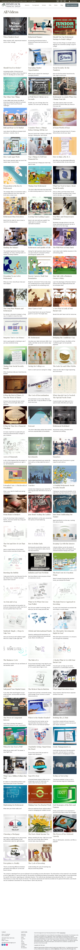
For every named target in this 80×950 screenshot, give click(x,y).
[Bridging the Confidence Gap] (65, 335)
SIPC (58, 948)
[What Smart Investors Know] (65, 687)
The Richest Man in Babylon (38, 689)
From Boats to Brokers (11, 514)
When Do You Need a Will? (13, 747)
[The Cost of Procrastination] (40, 393)
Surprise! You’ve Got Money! (13, 337)
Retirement (23, 934)
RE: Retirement (34, 337)
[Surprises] (65, 454)
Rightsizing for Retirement (13, 805)
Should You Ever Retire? (12, 68)
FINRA (55, 948)
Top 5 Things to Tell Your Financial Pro (37, 158)
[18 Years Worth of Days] (65, 125)
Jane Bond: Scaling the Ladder (39, 514)
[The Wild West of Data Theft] (65, 245)
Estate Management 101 (62, 747)
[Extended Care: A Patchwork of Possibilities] (15, 483)
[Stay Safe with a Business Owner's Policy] (65, 274)
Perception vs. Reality (11, 863)
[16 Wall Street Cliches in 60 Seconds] (40, 94)
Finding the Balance (10, 247)
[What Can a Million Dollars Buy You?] (15, 773)
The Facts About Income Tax (38, 834)
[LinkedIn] (57, 1)
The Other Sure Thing (11, 97)
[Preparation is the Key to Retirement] (15, 183)
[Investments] (40, 454)
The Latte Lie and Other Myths (64, 366)
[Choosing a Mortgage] (15, 832)
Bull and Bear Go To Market (13, 128)
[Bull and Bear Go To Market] (15, 125)
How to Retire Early (35, 543)
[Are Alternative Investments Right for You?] (65, 628)
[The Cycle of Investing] (40, 861)
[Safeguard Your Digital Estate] (15, 687)
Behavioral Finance (35, 37)
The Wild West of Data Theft (63, 247)
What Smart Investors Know (63, 689)
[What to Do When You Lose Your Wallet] (40, 599)
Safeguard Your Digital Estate (14, 689)
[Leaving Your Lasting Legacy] (40, 214)
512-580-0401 (33, 1)
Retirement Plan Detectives (13, 217)
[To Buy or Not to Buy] (65, 773)
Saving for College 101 (36, 366)
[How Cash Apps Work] (15, 154)
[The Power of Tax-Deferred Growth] (65, 832)
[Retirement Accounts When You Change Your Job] (65, 94)
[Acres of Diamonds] (15, 454)
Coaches (31, 485)
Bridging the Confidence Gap (64, 337)
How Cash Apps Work (11, 157)
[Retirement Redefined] (65, 424)
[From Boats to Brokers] (15, 512)
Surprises (56, 457)
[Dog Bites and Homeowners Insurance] (65, 214)
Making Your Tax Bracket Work (39, 805)
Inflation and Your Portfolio (38, 572)
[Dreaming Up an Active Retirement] (15, 274)
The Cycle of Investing (36, 863)
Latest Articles (24, 944)
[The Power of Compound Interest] (15, 715)
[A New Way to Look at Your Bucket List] (65, 306)
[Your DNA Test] (40, 773)
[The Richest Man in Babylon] (40, 687)
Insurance (23, 938)
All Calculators (24, 947)
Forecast (31, 426)
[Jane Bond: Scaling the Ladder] (40, 512)
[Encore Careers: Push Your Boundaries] (40, 274)
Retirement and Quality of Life (39, 247)
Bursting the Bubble (10, 572)
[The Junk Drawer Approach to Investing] (65, 599)
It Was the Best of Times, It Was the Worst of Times (13, 396)
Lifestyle (22, 943)
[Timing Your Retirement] (40, 183)
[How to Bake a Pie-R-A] (65, 154)
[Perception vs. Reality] (15, 861)
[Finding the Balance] (15, 245)
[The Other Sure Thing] (15, 94)
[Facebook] (61, 1)
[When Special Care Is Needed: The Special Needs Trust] (65, 393)
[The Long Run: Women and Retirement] (15, 306)
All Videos (23, 946)
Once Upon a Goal (35, 308)
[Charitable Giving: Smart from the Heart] (40, 744)
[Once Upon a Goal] (40, 306)
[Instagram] (7, 945)
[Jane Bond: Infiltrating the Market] (65, 512)
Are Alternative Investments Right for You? (63, 632)
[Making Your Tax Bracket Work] (40, 802)
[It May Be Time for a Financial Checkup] (15, 424)
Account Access (73, 1)
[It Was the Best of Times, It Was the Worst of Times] (15, 393)
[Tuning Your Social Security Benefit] (15, 364)
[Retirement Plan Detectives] (15, 214)
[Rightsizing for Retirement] (15, 802)
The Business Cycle (10, 660)
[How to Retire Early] (40, 541)
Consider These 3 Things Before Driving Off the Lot (38, 129)
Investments (33, 457)
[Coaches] (40, 483)
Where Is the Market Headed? (39, 717)
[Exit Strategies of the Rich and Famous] (65, 802)
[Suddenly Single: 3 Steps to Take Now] (15, 628)
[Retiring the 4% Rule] (65, 715)
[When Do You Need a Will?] (15, 744)
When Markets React (11, 37)
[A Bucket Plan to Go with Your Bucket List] (65, 658)
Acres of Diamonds (10, 457)
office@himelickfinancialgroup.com (9, 942)
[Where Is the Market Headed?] (40, 715)
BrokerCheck (62, 932)
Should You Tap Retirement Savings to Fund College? (63, 38)
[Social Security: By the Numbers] (65, 65)
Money (22, 941)
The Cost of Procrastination (38, 395)
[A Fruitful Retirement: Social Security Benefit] (65, 483)
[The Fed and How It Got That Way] (15, 541)
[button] (27, 5)
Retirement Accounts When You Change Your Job (64, 98)
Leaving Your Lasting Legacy (39, 217)
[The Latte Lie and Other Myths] (65, 364)
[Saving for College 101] (40, 364)
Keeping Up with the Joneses (63, 543)
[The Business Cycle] (15, 658)
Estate (22, 937)
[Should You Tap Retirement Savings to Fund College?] (65, 34)
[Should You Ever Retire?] (15, 65)
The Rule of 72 (33, 660)
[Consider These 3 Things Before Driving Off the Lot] (40, 125)
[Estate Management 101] (65, 744)
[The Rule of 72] (40, 658)
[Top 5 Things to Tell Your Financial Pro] (40, 154)
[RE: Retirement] (40, 335)
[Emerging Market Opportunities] (40, 65)
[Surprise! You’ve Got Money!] (15, 335)
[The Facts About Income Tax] (40, 832)
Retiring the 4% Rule (60, 717)
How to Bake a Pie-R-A (61, 157)
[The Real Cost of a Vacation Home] (65, 570)
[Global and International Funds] (40, 628)
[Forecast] (40, 424)
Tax (22, 940)
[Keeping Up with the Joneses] (65, 541)
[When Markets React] (15, 34)
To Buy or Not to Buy (60, 776)
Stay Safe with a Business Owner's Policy (62, 277)
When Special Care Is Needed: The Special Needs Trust (64, 396)
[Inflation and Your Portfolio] (40, 570)
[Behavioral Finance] (40, 34)
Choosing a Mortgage (11, 834)
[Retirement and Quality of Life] (40, 245)
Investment (23, 935)
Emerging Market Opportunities (34, 69)
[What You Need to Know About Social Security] (65, 183)
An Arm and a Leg (10, 602)
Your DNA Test (33, 776)
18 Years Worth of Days (61, 128)
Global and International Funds (40, 631)
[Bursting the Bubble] (15, 570)
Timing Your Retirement (37, 186)
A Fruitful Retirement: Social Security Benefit (63, 486)
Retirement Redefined (61, 426)
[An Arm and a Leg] (15, 599)
